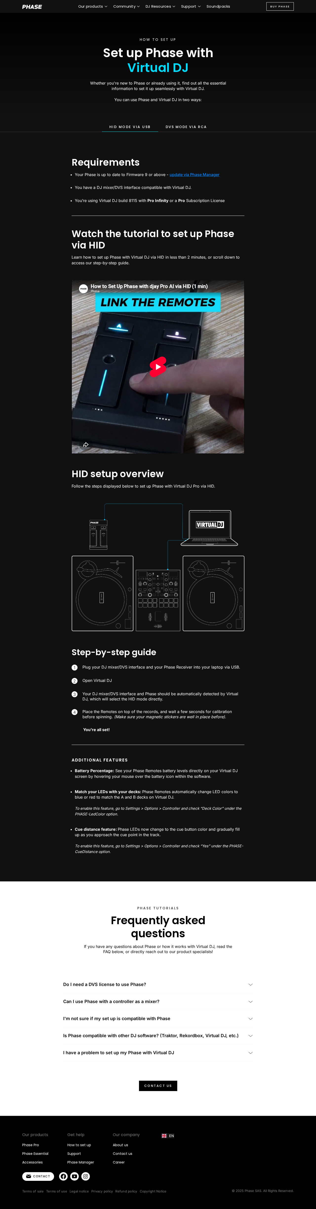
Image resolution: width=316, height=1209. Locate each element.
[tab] (130, 127)
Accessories (32, 1162)
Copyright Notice (153, 1191)
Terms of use (56, 1191)
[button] (92, 6)
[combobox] (168, 1136)
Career (119, 1162)
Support (74, 1153)
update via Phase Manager (194, 174)
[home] (32, 6)
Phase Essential (35, 1153)
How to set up (79, 1144)
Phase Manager (80, 1162)
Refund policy (126, 1191)
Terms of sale (33, 1191)
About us (120, 1144)
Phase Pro (30, 1144)
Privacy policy (102, 1191)
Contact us (158, 1085)
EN (171, 1136)
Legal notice (79, 1191)
